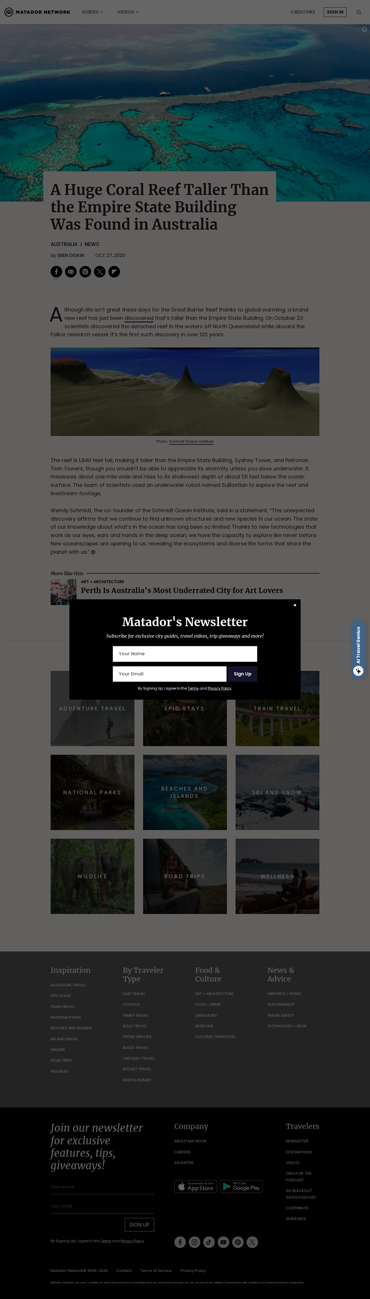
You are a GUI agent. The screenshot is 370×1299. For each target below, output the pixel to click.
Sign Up (242, 674)
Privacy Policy (220, 688)
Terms (193, 688)
